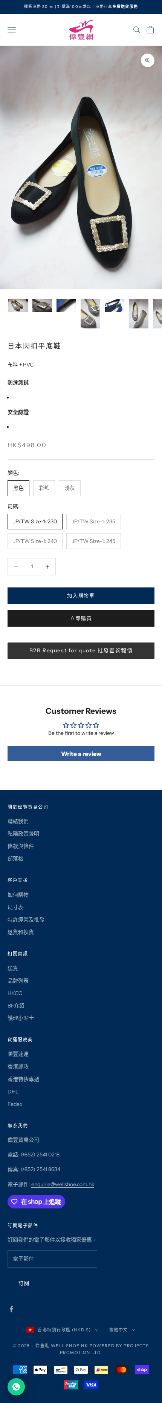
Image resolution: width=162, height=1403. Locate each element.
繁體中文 (118, 1329)
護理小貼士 (21, 1018)
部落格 (15, 858)
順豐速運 (18, 1053)
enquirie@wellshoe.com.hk (62, 1184)
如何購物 (18, 894)
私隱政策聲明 (23, 833)
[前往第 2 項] (42, 305)
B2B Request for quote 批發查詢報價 (81, 650)
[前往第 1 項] (18, 305)
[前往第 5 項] (114, 305)
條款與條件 (21, 846)
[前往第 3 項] (66, 305)
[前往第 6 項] (138, 313)
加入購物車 (81, 595)
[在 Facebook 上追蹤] (11, 1309)
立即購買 (81, 618)
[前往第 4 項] (90, 313)
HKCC (15, 993)
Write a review (81, 753)
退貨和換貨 (21, 932)
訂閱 (23, 1283)
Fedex (15, 1104)
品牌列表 (18, 980)
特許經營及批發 (26, 919)
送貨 (13, 968)
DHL (13, 1091)
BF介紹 (16, 1005)
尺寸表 (15, 907)
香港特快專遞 (23, 1079)
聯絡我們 (18, 821)
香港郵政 (18, 1066)
